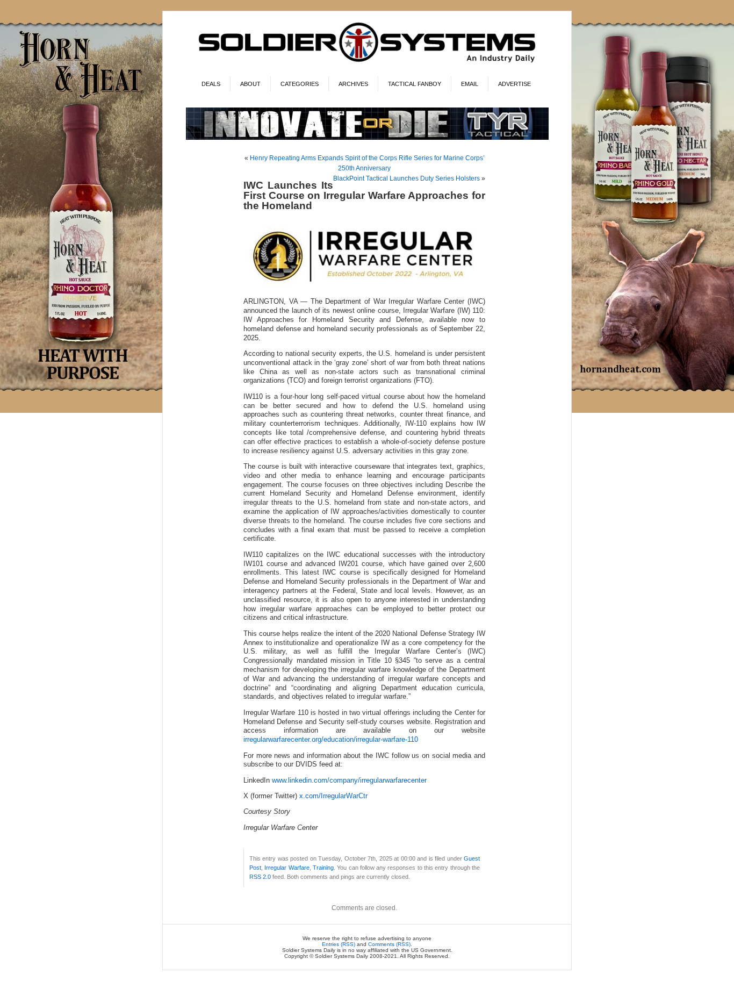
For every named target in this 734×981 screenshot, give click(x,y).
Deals (211, 84)
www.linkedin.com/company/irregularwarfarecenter (349, 780)
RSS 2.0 (260, 876)
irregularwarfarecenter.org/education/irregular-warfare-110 (330, 739)
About (250, 84)
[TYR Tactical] (367, 138)
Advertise (514, 84)
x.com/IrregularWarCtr (333, 796)
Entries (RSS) (338, 944)
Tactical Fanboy (414, 84)
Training (323, 867)
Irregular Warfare (286, 867)
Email (469, 84)
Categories (299, 84)
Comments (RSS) (389, 944)
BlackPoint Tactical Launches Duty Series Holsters (406, 178)
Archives (353, 84)
